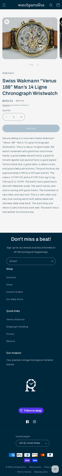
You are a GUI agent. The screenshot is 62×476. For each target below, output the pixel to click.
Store (9, 285)
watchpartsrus (19, 467)
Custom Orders (14, 292)
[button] (3, 5)
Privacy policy (50, 467)
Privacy (10, 334)
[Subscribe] (51, 261)
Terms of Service (15, 319)
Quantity (6, 110)
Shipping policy (41, 472)
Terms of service (24, 472)
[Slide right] (37, 65)
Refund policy (35, 467)
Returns (10, 341)
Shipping (6, 105)
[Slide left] (24, 65)
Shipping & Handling (17, 327)
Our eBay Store (14, 299)
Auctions (11, 277)
